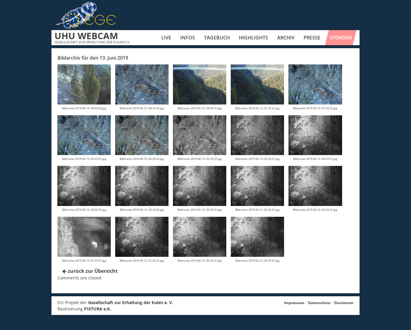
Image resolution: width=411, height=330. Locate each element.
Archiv (286, 37)
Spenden (340, 37)
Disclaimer (344, 302)
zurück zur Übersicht (92, 271)
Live (166, 37)
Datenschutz (319, 302)
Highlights (253, 37)
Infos (187, 37)
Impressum (294, 302)
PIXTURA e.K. (97, 309)
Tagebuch (217, 37)
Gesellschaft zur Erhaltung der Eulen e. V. (130, 302)
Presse (312, 37)
